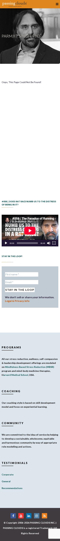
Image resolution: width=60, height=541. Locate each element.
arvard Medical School (16, 374)
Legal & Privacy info (17, 300)
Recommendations (12, 488)
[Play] (6, 243)
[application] (30, 230)
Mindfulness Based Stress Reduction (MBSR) (29, 366)
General (6, 481)
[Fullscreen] (54, 243)
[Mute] (48, 243)
